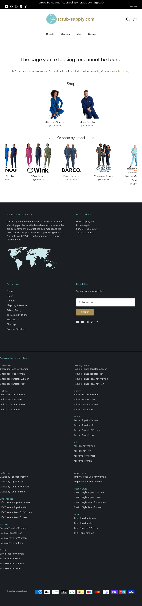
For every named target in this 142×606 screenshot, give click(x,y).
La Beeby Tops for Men (12, 481)
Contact (11, 300)
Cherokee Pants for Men (12, 384)
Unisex (92, 34)
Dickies (3, 391)
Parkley (4, 524)
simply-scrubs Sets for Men (88, 481)
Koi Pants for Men (83, 461)
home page (124, 71)
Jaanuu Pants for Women (87, 430)
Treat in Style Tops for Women (89, 492)
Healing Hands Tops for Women (90, 369)
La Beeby (5, 473)
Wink (76, 514)
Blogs (10, 296)
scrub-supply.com (20, 591)
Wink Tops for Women (85, 518)
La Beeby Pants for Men (12, 491)
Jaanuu (77, 416)
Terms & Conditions (17, 315)
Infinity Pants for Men (84, 409)
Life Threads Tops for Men (13, 507)
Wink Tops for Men (83, 523)
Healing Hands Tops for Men (88, 374)
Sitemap (11, 324)
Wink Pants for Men (84, 533)
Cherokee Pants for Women (14, 379)
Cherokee (5, 365)
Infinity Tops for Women (86, 394)
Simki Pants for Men (10, 568)
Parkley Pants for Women (13, 538)
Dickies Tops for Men (11, 399)
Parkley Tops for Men (11, 533)
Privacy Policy (14, 310)
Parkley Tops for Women (13, 528)
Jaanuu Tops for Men (84, 425)
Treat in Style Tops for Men (87, 497)
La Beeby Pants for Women (14, 486)
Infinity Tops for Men (84, 399)
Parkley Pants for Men (11, 543)
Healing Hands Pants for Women (91, 379)
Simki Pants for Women (12, 563)
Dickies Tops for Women (12, 394)
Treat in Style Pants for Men (88, 507)
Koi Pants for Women (85, 455)
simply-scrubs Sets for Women (90, 476)
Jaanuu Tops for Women (86, 420)
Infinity (77, 391)
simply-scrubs (81, 473)
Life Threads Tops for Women (15, 502)
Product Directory (16, 329)
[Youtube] (11, 6)
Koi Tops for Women (84, 446)
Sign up (85, 312)
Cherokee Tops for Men (12, 374)
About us (11, 291)
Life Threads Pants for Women (16, 512)
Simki (3, 550)
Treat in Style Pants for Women (90, 502)
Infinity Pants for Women (86, 404)
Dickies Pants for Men (11, 409)
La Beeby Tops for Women (14, 476)
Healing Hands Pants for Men (89, 384)
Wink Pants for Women (86, 528)
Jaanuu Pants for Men (85, 435)
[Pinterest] (21, 6)
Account (133, 6)
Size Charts (13, 319)
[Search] (128, 19)
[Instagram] (16, 6)
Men (79, 34)
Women (65, 34)
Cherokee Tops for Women (14, 369)
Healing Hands (81, 365)
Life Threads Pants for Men (14, 517)
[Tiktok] (26, 6)
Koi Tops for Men (82, 450)
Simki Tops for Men (10, 558)
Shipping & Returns (17, 305)
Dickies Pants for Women (13, 404)
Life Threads (6, 498)
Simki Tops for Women (12, 553)
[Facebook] (6, 6)
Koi (75, 442)
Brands (50, 34)
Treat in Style (80, 488)
